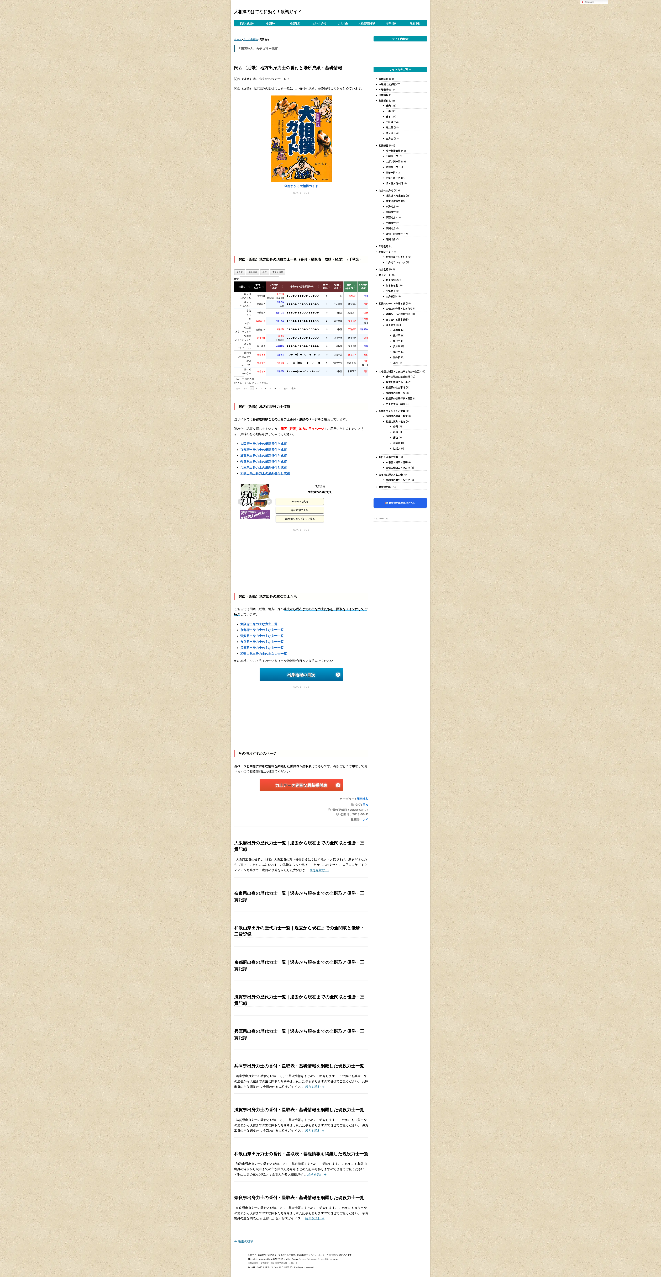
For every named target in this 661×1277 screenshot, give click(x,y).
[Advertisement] (301, 220)
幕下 (388, 116)
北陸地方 (391, 211)
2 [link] (256, 388)
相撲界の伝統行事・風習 (399, 398)
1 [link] (251, 388)
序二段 (389, 127)
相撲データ (385, 251)
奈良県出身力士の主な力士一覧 (262, 641)
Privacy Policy (306, 1259)
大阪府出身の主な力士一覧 (258, 624)
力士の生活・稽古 (395, 403)
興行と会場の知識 (388, 457)
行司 (395, 426)
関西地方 (362, 799)
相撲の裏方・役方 (395, 421)
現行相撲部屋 (393, 150)
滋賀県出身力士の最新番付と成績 (263, 455)
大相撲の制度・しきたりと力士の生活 (399, 371)
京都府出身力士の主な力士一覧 (262, 630)
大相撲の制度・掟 (395, 392)
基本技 (396, 329)
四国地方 (391, 228)
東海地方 (391, 206)
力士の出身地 (319, 23)
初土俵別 (391, 280)
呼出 (395, 431)
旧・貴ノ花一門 (394, 183)
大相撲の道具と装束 (397, 415)
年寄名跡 (391, 23)
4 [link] (265, 388)
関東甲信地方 (393, 201)
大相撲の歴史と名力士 (391, 474)
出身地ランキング (395, 262)
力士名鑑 (343, 23)
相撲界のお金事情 (395, 387)
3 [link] (261, 388)
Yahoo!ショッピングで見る (300, 518)
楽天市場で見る (299, 510)
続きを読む (319, 870)
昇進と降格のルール (397, 382)
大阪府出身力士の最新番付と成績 (263, 443)
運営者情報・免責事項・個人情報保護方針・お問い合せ (274, 1263)
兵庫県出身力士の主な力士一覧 (262, 648)
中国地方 (391, 222)
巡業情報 (415, 23)
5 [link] (270, 388)
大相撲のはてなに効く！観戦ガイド (268, 11)
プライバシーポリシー (316, 1255)
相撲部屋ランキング (397, 256)
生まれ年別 (392, 285)
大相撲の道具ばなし (320, 492)
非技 (395, 362)
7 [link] (279, 388)
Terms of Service (326, 1259)
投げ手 (396, 335)
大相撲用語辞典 (367, 23)
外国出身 (391, 239)
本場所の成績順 (387, 84)
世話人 (396, 448)
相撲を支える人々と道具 (392, 410)
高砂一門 (391, 172)
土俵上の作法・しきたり (399, 308)
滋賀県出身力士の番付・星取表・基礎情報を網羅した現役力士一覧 (299, 1109)
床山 (395, 437)
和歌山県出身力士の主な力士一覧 (263, 653)
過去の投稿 (243, 1241)
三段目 (389, 122)
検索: (236, 278)
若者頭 (396, 442)
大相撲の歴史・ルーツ (398, 479)
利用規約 (333, 1255)
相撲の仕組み (247, 23)
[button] (249, 286)
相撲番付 (271, 23)
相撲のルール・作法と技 (392, 303)
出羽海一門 (392, 156)
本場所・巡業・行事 (397, 462)
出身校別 (391, 296)
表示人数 (249, 378)
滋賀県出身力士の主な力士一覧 (262, 636)
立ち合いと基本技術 (397, 319)
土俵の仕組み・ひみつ (398, 467)
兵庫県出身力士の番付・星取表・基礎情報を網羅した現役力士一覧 (299, 1065)
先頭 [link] (238, 388)
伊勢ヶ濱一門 (393, 177)
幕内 (388, 105)
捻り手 (396, 351)
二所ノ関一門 (393, 161)
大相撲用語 (385, 486)
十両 (388, 111)
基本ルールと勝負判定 (398, 313)
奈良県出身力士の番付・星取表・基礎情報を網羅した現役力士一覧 (299, 1197)
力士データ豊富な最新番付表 (301, 785)
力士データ (385, 274)
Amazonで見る (299, 501)
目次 (365, 804)
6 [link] (275, 388)
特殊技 (396, 357)
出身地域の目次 (301, 674)
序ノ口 (389, 132)
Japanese (589, 2)
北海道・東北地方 (395, 195)
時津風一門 (392, 167)
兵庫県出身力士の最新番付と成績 (263, 467)
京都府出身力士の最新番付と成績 (263, 449)
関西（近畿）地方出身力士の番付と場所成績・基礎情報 (288, 67)
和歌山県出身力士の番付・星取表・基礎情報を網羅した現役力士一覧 (301, 1153)
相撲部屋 (295, 23)
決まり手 (391, 324)
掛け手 (396, 340)
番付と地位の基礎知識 (398, 376)
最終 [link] (293, 388)
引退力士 (391, 290)
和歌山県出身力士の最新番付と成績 (265, 473)
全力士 (389, 138)
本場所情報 (385, 89)
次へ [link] (286, 388)
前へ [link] (246, 388)
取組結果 (383, 78)
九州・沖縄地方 (394, 233)
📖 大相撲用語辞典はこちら (400, 502)
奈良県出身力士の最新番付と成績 (263, 461)
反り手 (396, 346)
